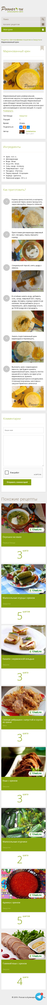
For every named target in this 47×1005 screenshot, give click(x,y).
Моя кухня (8, 29)
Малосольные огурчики (15, 841)
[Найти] (43, 19)
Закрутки (23, 116)
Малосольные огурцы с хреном (19, 598)
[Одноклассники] (24, 127)
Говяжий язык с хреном (15, 963)
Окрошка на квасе (12, 537)
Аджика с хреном (11, 902)
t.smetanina (31, 131)
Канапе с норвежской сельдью (18, 659)
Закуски (6, 664)
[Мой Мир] (28, 127)
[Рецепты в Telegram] (39, 997)
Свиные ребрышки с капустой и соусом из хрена (23, 721)
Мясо (5, 725)
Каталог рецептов (11, 24)
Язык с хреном (10, 781)
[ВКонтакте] (20, 127)
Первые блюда (9, 543)
